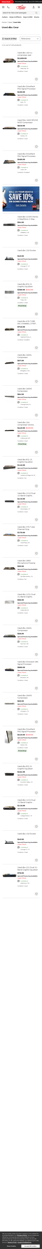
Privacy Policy (22, 1235)
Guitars (5, 17)
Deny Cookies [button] (11, 1246)
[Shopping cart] (38, 7)
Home (4, 22)
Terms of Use (12, 1242)
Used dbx (17, 22)
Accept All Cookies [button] (30, 1246)
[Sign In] (33, 7)
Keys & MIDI (27, 17)
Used (10, 22)
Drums (36, 17)
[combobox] (30, 39)
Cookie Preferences (24, 1242)
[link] (27, 54)
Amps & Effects (15, 17)
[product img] (9, 61)
